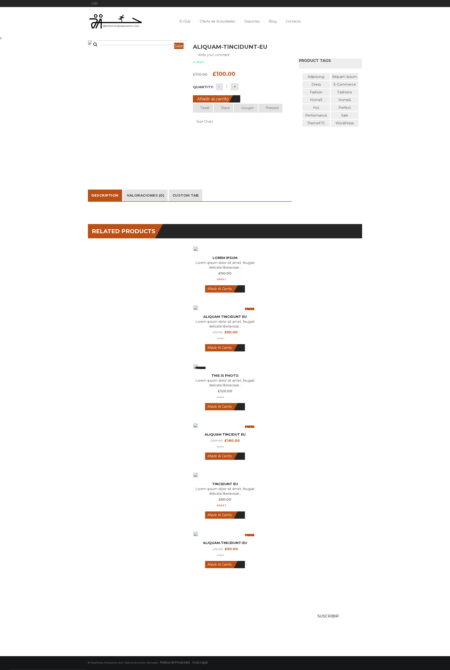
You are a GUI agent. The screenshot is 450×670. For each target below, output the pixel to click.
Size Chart (204, 121)
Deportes (252, 21)
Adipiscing (316, 77)
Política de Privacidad (175, 662)
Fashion (316, 92)
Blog (273, 21)
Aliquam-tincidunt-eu (225, 543)
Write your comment (213, 55)
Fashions (345, 92)
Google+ (247, 108)
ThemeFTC (316, 123)
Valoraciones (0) (145, 195)
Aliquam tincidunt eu (225, 317)
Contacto (293, 21)
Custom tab (185, 195)
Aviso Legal (200, 662)
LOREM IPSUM (225, 258)
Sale (344, 115)
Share (224, 108)
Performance (316, 115)
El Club (185, 21)
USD (94, 3)
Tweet (204, 108)
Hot (316, 108)
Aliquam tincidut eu (225, 434)
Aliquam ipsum (344, 77)
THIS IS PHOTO (225, 375)
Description (105, 195)
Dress (316, 84)
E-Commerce (345, 84)
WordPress (345, 123)
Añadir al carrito (213, 98)
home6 (344, 100)
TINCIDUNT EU (225, 484)
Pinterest (272, 108)
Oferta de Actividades (217, 21)
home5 (316, 100)
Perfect (344, 108)
